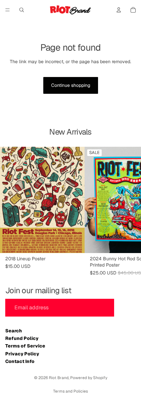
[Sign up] (126, 307)
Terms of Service (25, 346)
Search (13, 331)
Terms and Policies (70, 391)
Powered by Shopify (88, 377)
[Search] (21, 10)
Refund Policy (21, 338)
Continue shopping (70, 85)
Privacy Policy (22, 354)
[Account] (118, 10)
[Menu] (7, 9)
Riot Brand (59, 377)
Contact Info (19, 361)
